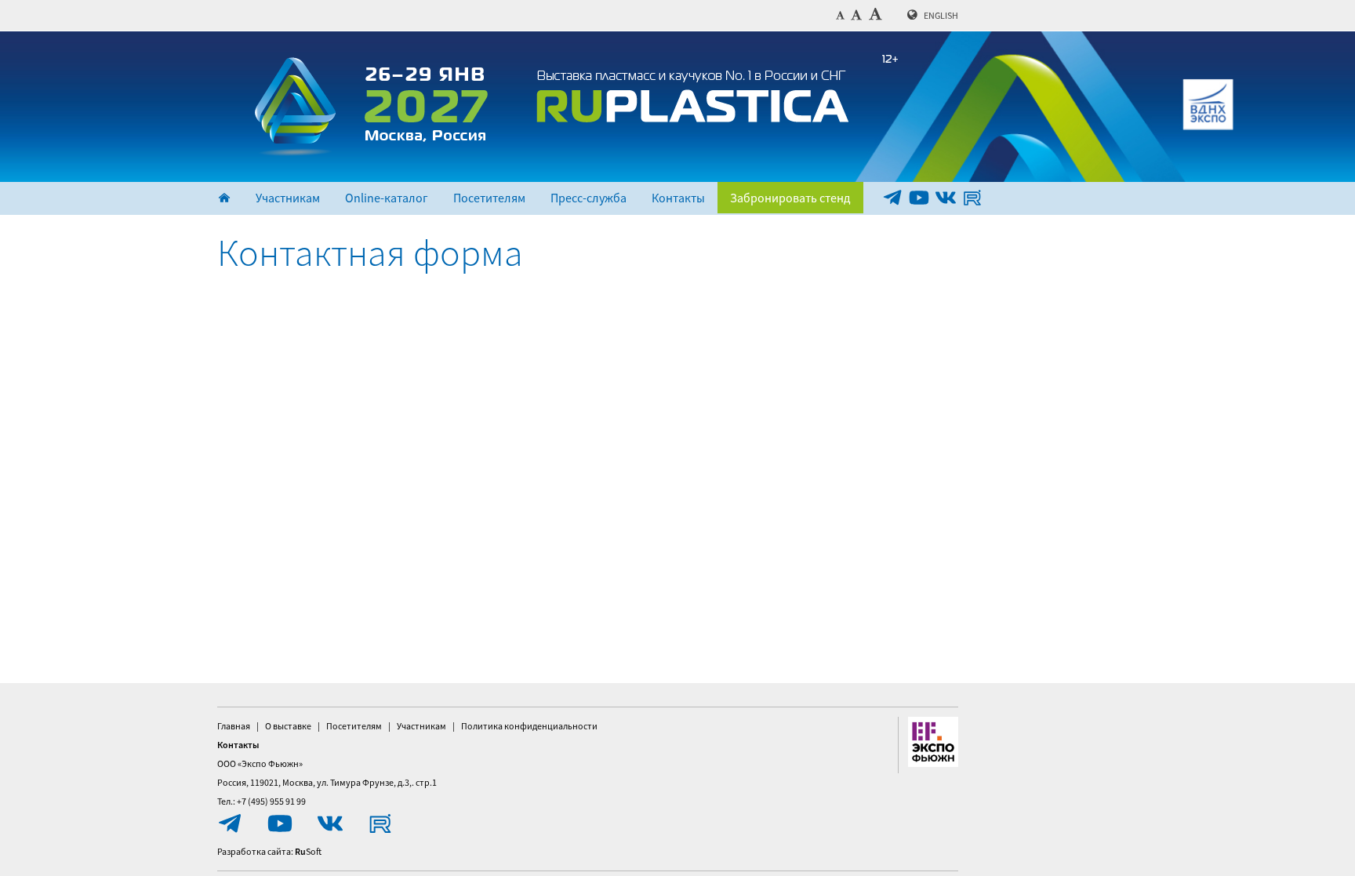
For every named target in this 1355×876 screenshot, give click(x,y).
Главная (233, 726)
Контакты (678, 197)
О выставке (288, 726)
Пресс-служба (588, 197)
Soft (308, 851)
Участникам (288, 197)
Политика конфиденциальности (529, 726)
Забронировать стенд (790, 197)
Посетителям (489, 197)
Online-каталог (386, 197)
